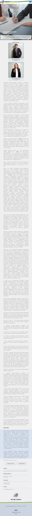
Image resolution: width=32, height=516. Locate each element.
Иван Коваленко (16, 462)
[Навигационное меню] (30, 1)
